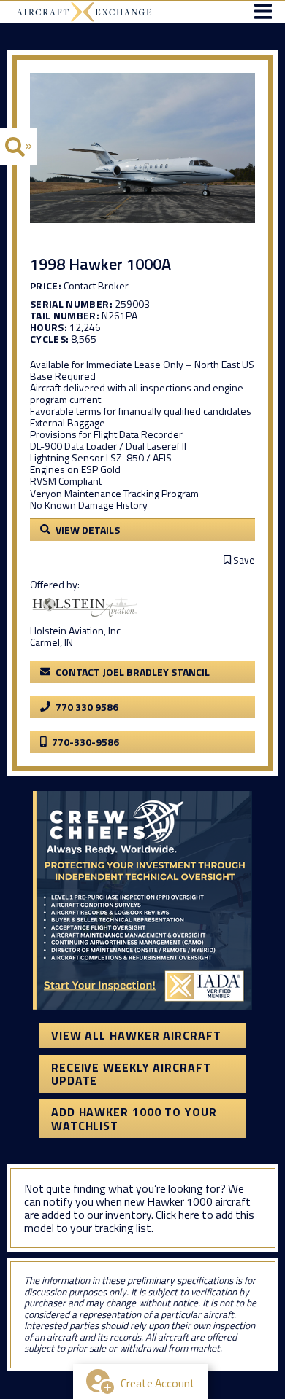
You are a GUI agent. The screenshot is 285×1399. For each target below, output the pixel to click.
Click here (178, 1214)
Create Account (158, 1383)
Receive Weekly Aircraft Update (131, 1074)
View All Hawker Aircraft (136, 1035)
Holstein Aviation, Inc (75, 630)
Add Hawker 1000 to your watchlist (134, 1118)
